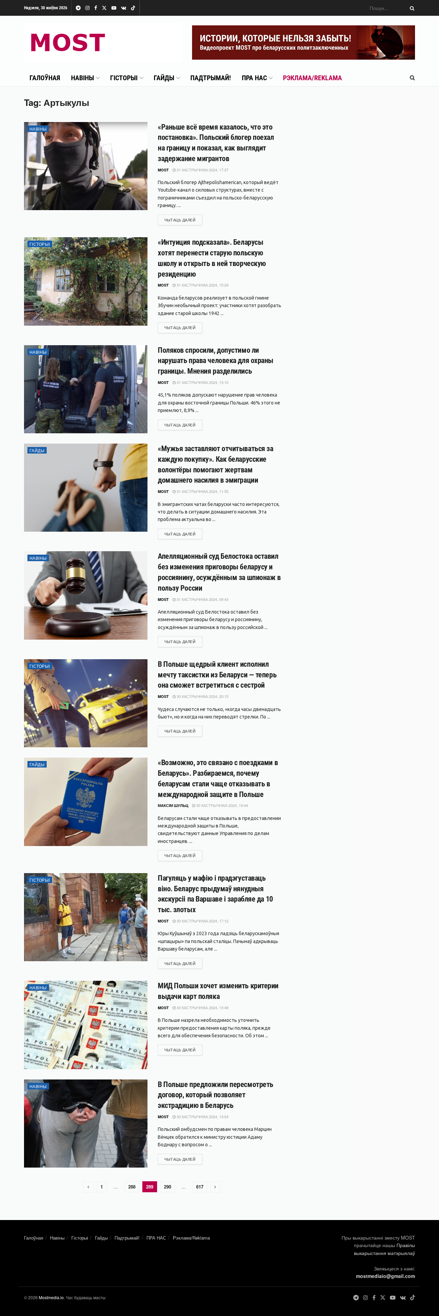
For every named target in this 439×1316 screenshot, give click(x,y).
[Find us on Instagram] (87, 8)
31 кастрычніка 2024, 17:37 (202, 169)
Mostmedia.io (51, 1297)
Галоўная (44, 78)
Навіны (82, 78)
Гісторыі (124, 78)
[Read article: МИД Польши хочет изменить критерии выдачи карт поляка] (85, 1025)
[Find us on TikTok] (133, 8)
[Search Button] (410, 8)
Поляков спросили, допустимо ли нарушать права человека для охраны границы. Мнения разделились (215, 361)
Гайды (164, 78)
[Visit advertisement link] (303, 42)
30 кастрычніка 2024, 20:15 (202, 696)
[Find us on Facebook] (95, 8)
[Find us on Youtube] (113, 8)
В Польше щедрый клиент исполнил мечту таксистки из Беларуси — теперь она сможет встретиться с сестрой (217, 675)
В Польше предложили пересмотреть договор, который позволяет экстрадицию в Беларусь (215, 1095)
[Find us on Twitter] (104, 8)
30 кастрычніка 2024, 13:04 (202, 1116)
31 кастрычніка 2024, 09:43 (202, 599)
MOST (163, 169)
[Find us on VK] (123, 8)
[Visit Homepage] (103, 42)
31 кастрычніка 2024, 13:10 (202, 382)
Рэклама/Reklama (312, 78)
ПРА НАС (254, 78)
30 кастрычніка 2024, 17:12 (202, 920)
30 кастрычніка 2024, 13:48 (202, 1007)
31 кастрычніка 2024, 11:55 (202, 491)
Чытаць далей (183, 219)
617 (199, 1186)
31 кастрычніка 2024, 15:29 (202, 285)
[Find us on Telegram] (78, 8)
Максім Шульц (173, 805)
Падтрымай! (210, 78)
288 (131, 1186)
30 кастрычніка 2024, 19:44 (221, 805)
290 (167, 1186)
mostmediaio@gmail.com (385, 1275)
